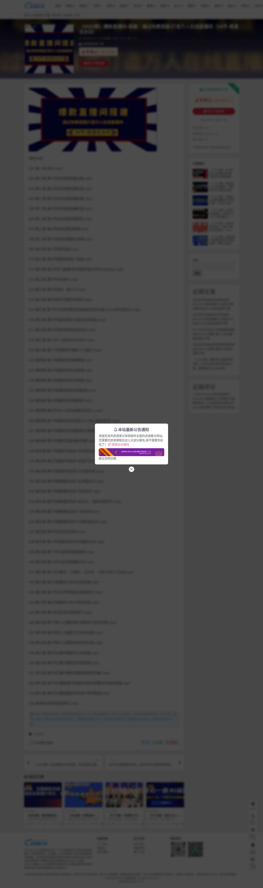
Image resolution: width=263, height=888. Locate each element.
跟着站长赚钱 (120, 444)
